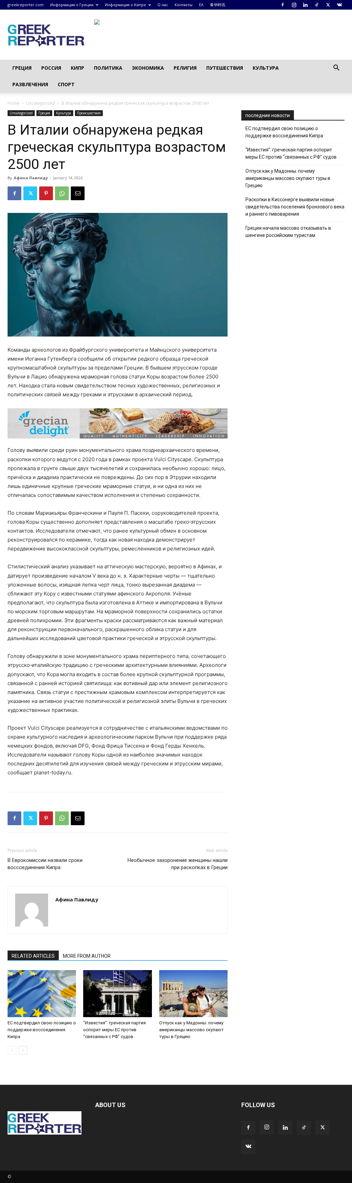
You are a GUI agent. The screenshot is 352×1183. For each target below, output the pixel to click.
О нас (162, 4)
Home (14, 103)
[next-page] (23, 1050)
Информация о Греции (72, 4)
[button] (336, 68)
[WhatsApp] (62, 193)
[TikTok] (316, 5)
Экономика (148, 68)
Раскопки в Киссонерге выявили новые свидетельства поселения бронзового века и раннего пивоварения (294, 207)
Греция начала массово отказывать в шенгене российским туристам (288, 231)
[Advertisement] (292, 362)
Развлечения (30, 84)
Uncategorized (40, 103)
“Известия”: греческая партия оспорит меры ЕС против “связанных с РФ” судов (114, 1029)
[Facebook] (282, 5)
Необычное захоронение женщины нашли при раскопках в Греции (178, 864)
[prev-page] (12, 1050)
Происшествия (89, 113)
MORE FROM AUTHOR (87, 956)
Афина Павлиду (31, 177)
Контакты (183, 4)
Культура (266, 68)
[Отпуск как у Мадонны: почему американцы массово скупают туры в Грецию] (193, 993)
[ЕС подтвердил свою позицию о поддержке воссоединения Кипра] (42, 993)
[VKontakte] (339, 5)
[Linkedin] (305, 5)
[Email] (78, 193)
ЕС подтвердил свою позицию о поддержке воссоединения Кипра (42, 1029)
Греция (22, 68)
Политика (108, 68)
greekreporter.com (26, 4)
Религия (185, 68)
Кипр (77, 68)
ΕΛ (201, 4)
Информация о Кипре (125, 4)
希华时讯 (217, 4)
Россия (51, 68)
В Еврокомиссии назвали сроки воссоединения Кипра (45, 864)
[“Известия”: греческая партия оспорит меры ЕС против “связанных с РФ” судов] (117, 993)
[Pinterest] (46, 193)
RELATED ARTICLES (33, 956)
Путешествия (224, 68)
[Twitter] (328, 5)
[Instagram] (294, 5)
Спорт (66, 84)
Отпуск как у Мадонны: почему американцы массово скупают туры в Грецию (191, 1029)
